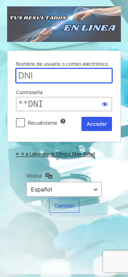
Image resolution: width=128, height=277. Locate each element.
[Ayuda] (63, 121)
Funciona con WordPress (64, 24)
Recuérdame (42, 123)
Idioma (34, 176)
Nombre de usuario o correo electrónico (62, 64)
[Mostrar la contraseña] (105, 104)
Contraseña (29, 92)
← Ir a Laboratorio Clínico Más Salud (55, 154)
